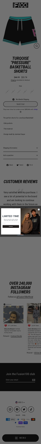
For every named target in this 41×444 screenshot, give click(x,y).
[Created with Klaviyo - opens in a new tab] (20, 235)
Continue (11, 226)
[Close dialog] (39, 209)
